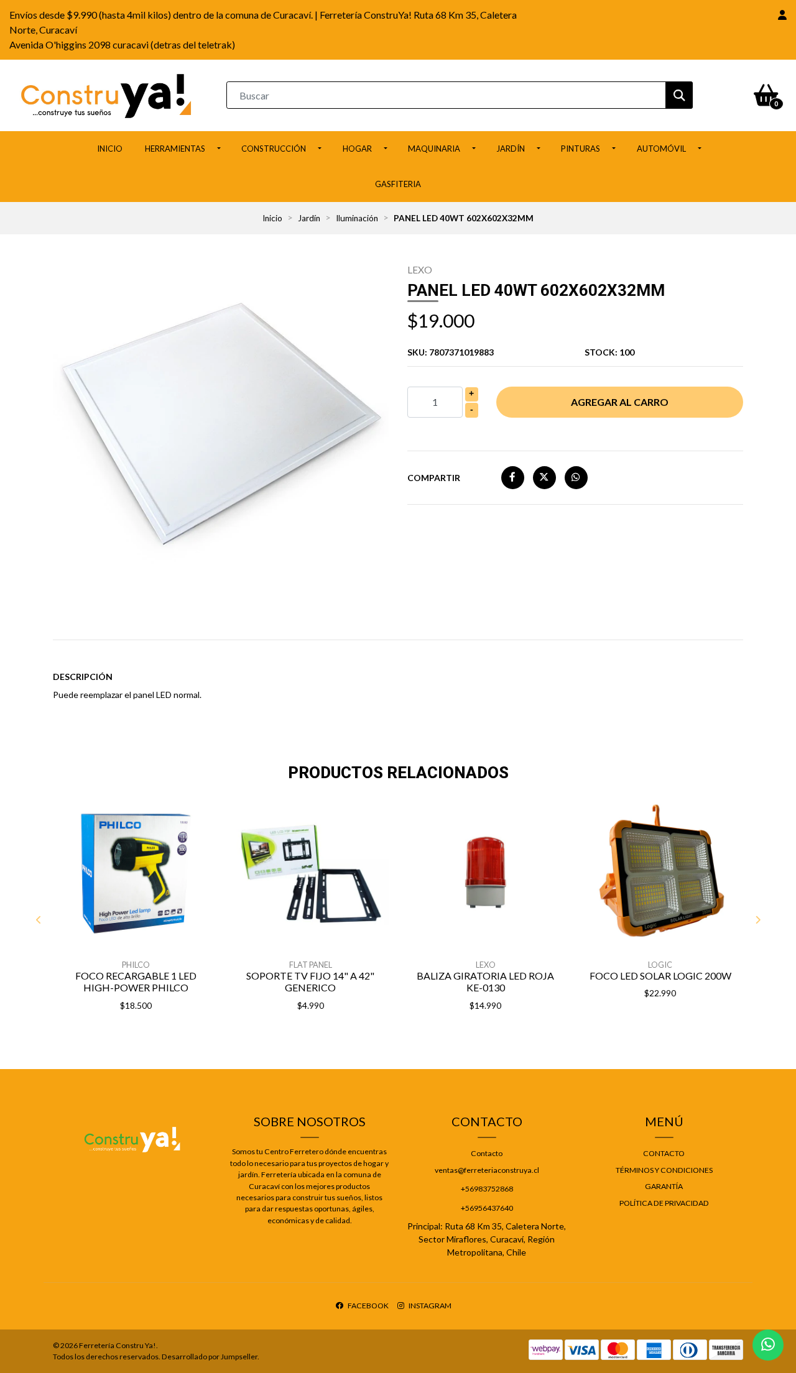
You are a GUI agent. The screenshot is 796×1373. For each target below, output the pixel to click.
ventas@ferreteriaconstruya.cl (487, 1170)
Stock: (609, 352)
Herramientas (175, 149)
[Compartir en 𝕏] (544, 477)
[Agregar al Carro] (168, 1036)
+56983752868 (487, 1188)
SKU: (450, 352)
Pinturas (580, 149)
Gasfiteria (398, 184)
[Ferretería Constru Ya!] (106, 94)
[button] (782, 14)
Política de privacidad (664, 1203)
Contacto (486, 1153)
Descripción (83, 676)
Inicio (110, 149)
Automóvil (661, 149)
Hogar (357, 149)
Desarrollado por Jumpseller (209, 1356)
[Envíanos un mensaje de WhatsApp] (768, 1345)
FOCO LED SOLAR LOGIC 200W (660, 975)
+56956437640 (487, 1208)
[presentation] (38, 919)
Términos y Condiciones (664, 1170)
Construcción (273, 149)
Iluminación (357, 218)
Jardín (510, 149)
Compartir (433, 477)
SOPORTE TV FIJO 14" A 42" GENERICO (310, 981)
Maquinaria (434, 149)
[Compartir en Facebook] (512, 477)
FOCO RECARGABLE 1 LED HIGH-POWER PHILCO (136, 981)
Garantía (664, 1186)
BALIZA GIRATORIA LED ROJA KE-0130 (485, 981)
